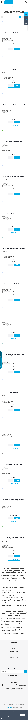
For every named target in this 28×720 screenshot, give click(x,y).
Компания (14, 642)
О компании (14, 644)
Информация (14, 651)
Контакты (14, 648)
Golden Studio (9, 707)
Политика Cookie (5, 718)
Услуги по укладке (14, 657)
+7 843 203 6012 (8, 685)
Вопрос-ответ (14, 663)
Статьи (14, 664)
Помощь (14, 660)
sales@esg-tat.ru (22, 685)
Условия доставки (14, 655)
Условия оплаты (14, 654)
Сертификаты (14, 646)
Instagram (13, 678)
